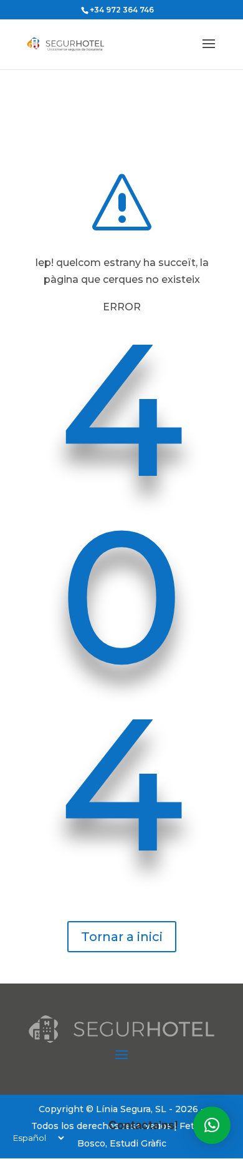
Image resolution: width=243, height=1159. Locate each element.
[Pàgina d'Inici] (75, 43)
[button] (212, 1125)
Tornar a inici (122, 936)
